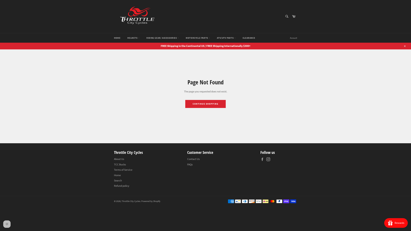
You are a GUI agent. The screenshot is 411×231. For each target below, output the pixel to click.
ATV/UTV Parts (225, 37)
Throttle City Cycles (131, 201)
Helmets (132, 37)
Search (118, 180)
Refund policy (121, 186)
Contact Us (193, 159)
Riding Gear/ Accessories (161, 37)
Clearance (249, 37)
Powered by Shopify (150, 201)
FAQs (190, 164)
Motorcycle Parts (197, 37)
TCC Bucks (120, 164)
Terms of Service (123, 169)
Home (117, 37)
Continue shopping (205, 104)
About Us (119, 159)
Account (293, 38)
